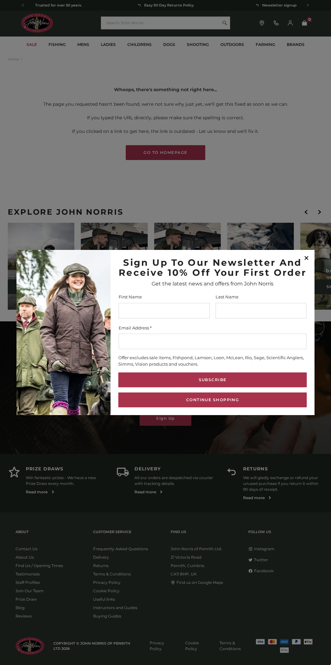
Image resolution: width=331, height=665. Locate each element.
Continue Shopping (212, 399)
